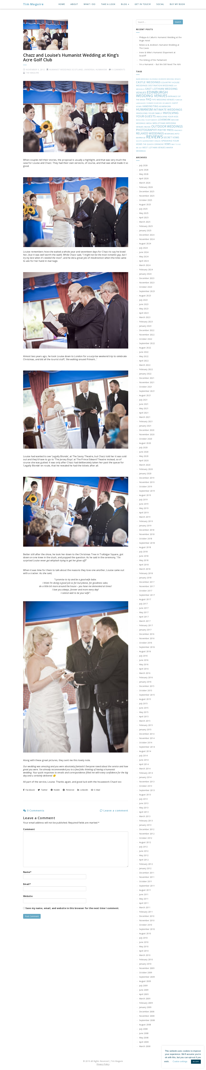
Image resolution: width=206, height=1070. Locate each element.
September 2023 (147, 291)
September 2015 (147, 694)
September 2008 (147, 1020)
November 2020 (146, 434)
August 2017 (145, 599)
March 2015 (144, 720)
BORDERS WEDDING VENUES (169, 79)
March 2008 (144, 1046)
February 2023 (146, 321)
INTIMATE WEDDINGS (167, 109)
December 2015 (146, 686)
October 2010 (145, 924)
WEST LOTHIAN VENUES (154, 147)
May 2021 (143, 408)
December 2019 (146, 477)
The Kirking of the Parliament (153, 60)
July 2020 (143, 447)
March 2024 (144, 265)
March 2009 (144, 998)
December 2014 (146, 734)
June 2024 (144, 252)
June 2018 (144, 556)
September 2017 (147, 595)
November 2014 (146, 738)
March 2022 (144, 365)
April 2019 (144, 512)
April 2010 (144, 950)
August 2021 (145, 395)
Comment (29, 829)
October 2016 (145, 642)
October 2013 (145, 786)
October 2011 (145, 881)
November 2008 (146, 1016)
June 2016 (144, 660)
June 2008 (144, 1033)
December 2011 (146, 872)
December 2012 (146, 829)
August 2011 (145, 890)
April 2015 (144, 716)
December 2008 (146, 1011)
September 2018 (147, 543)
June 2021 (144, 404)
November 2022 (146, 334)
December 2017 (146, 582)
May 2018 (143, 560)
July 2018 (143, 551)
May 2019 (143, 508)
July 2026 (143, 165)
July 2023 (143, 300)
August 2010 (145, 933)
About (74, 4)
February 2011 (146, 911)
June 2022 (144, 352)
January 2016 (145, 681)
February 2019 (146, 521)
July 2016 (143, 655)
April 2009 (144, 994)
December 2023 (146, 278)
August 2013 (145, 794)
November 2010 (146, 920)
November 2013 (146, 781)
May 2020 (143, 456)
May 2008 (143, 1037)
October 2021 (145, 386)
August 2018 (145, 547)
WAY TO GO (176, 144)
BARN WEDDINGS (143, 79)
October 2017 (145, 590)
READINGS (178, 130)
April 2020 (144, 460)
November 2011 (146, 877)
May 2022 (143, 356)
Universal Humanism (95, 69)
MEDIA (149, 123)
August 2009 (145, 981)
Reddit (56, 790)
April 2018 (144, 564)
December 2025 (146, 191)
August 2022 (145, 347)
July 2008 (143, 1029)
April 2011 (144, 903)
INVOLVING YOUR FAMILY (149, 113)
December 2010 (146, 916)
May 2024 (143, 256)
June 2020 (144, 451)
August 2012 (145, 842)
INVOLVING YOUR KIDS (167, 116)
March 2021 (144, 417)
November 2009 (146, 968)
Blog (124, 4)
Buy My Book (177, 4)
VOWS (167, 144)
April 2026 (144, 178)
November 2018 (146, 534)
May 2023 (143, 308)
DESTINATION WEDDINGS (161, 85)
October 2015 (145, 690)
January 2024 (145, 274)
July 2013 (143, 799)
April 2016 (144, 668)
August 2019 (145, 495)
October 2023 (145, 287)
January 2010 (145, 963)
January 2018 (145, 577)
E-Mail (97, 790)
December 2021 (146, 378)
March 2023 (144, 317)
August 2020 (145, 443)
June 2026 (144, 169)
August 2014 (145, 751)
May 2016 (143, 664)
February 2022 (146, 369)
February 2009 (146, 1003)
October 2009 (145, 972)
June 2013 (144, 803)
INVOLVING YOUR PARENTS (147, 120)
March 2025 (144, 221)
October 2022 (145, 339)
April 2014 (144, 764)
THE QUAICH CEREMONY (153, 144)
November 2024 (146, 239)
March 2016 (144, 673)
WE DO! (139, 148)
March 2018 (144, 569)
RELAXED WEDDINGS (150, 133)
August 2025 (145, 204)
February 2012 (146, 864)
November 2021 (146, 382)
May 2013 (143, 807)
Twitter (44, 790)
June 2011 (144, 894)
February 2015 (146, 725)
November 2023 (146, 282)
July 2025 (143, 208)
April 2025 (144, 217)
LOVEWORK (164, 119)
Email (27, 884)
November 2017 (146, 586)
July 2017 (143, 603)
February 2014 (146, 773)
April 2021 (144, 412)
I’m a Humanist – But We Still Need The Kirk (160, 64)
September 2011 (147, 885)
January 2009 (145, 1007)
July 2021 (143, 399)
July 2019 (143, 499)
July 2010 (143, 937)
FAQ (148, 99)
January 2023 (145, 326)
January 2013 (145, 825)
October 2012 (145, 838)
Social (160, 4)
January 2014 (145, 777)
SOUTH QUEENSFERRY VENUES (148, 141)
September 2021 (147, 391)
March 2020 (144, 464)
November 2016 (146, 638)
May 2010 (143, 946)
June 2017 (144, 608)
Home (61, 4)
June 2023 (144, 304)
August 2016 (145, 651)
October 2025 (145, 200)
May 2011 (143, 898)
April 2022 (144, 360)
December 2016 (146, 634)
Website (28, 896)
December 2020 (146, 430)
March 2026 (144, 182)
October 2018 (145, 538)
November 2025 (146, 195)
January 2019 (145, 525)
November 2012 (146, 833)
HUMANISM (144, 109)
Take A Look (108, 4)
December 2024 (146, 234)
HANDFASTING (150, 106)
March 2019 (144, 517)
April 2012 (144, 859)
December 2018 (146, 530)
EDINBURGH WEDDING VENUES (152, 94)
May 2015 (143, 712)
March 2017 (144, 621)
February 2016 (146, 677)
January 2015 (145, 729)
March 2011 (144, 907)
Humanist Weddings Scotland (66, 69)
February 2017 (146, 625)
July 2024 (143, 248)
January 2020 (145, 473)
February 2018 (146, 573)
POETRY (162, 130)
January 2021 (145, 425)
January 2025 (145, 230)
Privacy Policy (103, 1064)
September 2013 (147, 790)
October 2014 (145, 742)
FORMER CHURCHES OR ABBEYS (159, 103)
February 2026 (146, 187)
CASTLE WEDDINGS (148, 82)
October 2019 (145, 486)
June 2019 (144, 504)
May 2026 (143, 174)
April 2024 (144, 261)
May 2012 (143, 855)
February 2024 (146, 269)
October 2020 (145, 438)
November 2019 (146, 482)
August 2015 (145, 699)
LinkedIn (84, 790)
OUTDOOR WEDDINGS (167, 126)
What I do (89, 4)
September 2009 (147, 977)
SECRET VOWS (171, 137)
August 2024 (145, 243)
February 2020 (146, 469)
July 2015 (143, 703)
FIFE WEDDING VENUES (163, 99)
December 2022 (146, 330)
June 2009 (144, 990)
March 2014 (144, 768)
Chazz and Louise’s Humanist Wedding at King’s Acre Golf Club (71, 57)
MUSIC (147, 126)
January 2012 (145, 868)
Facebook (30, 790)
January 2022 (145, 373)
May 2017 (143, 612)
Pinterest (69, 790)
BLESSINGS (154, 79)
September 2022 (147, 343)
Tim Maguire (33, 4)
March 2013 (144, 816)
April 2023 (144, 313)
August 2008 (145, 1024)
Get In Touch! (143, 4)
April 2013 (144, 812)
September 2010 (147, 929)
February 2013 (146, 820)
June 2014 (144, 760)
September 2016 (147, 647)
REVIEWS (154, 137)
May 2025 (143, 213)
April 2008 (144, 1042)
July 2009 (143, 985)
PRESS (170, 130)
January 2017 (145, 629)
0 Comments (35, 810)
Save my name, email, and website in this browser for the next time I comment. (72, 908)
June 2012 (144, 851)
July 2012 (143, 846)
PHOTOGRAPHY (146, 130)
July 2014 (143, 755)
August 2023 (145, 295)
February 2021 (146, 421)
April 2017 (144, 616)
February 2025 (146, 226)
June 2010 (144, 942)
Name (27, 872)
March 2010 (144, 955)
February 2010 (146, 959)
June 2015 (144, 707)
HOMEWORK (165, 106)
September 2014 (147, 747)
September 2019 (147, 491)
